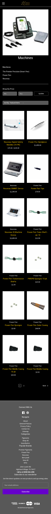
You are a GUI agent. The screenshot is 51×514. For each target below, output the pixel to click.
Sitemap (25, 431)
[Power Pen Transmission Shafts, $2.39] (13, 259)
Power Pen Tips (37, 188)
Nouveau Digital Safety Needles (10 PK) (13, 143)
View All (25, 460)
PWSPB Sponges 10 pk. (37, 279)
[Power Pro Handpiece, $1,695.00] (37, 125)
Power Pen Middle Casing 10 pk (13, 370)
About (25, 421)
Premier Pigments (25, 450)
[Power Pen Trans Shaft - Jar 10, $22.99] (37, 212)
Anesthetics (25, 443)
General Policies (26, 423)
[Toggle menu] (3, 3)
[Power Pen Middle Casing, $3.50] (37, 349)
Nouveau (6, 78)
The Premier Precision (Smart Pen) (16, 71)
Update (41, 94)
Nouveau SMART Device (13, 188)
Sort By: (6, 103)
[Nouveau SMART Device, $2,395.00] (13, 168)
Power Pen (7, 75)
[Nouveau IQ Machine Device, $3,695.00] (13, 212)
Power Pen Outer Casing (37, 325)
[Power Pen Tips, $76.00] (37, 168)
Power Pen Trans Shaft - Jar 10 (37, 233)
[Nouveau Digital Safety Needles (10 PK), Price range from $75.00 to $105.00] (13, 125)
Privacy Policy (25, 426)
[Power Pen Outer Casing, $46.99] (37, 305)
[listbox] (17, 103)
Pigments (25, 438)
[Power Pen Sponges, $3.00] (13, 305)
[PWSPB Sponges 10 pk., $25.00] (37, 259)
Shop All (25, 440)
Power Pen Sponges (13, 325)
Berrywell (25, 457)
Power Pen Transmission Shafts (13, 280)
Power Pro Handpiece (37, 142)
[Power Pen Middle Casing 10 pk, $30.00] (13, 349)
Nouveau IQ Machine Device (13, 233)
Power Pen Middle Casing (37, 369)
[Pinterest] (27, 412)
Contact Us (26, 429)
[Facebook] (23, 412)
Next (44, 386)
